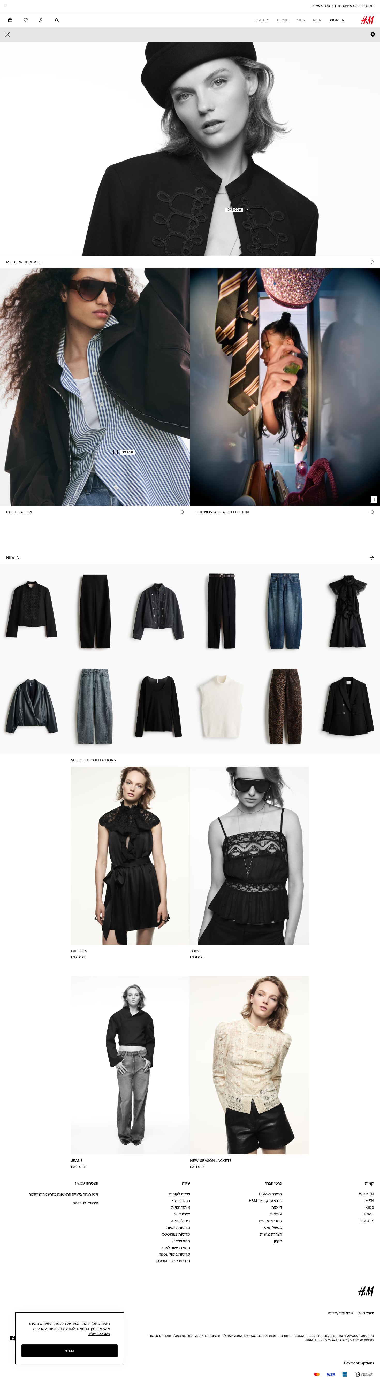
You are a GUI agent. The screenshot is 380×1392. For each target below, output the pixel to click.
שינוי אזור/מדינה (340, 1313)
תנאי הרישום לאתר (175, 1248)
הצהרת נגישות (271, 1234)
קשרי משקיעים (270, 1221)
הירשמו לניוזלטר (85, 1203)
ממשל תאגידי (271, 1227)
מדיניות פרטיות (178, 1227)
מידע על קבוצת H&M (265, 1201)
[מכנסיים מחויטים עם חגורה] (221, 611)
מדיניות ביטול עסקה (174, 1254)
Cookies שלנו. (99, 1334)
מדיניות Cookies (176, 1234)
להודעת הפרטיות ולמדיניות (54, 1329)
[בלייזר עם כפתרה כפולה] (348, 706)
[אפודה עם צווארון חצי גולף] (221, 706)
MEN (317, 20)
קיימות (276, 1207)
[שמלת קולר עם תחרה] (348, 611)
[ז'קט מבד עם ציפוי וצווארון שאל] (31, 706)
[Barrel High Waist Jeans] (95, 706)
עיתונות (276, 1214)
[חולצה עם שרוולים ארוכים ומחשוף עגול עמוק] (158, 706)
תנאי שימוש (181, 1241)
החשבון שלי (181, 1201)
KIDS (301, 20)
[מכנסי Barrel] (95, 611)
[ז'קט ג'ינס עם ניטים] (158, 611)
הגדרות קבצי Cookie (173, 1261)
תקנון (278, 1241)
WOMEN (337, 20)
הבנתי (69, 1351)
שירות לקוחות (179, 1194)
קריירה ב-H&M (270, 1194)
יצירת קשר (182, 1214)
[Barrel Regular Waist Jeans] (285, 611)
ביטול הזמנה (180, 1221)
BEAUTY (261, 20)
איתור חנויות (180, 1207)
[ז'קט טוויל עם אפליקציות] (31, 611)
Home (282, 20)
